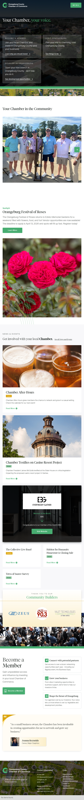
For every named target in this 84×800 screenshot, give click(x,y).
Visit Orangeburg (68, 778)
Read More (10, 408)
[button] (7, 150)
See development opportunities (17, 79)
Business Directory (68, 788)
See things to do (52, 54)
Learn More (12, 230)
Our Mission (66, 785)
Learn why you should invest (16, 54)
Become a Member (15, 691)
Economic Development (70, 781)
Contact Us (66, 783)
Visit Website (42, 531)
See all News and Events (63, 339)
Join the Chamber (68, 776)
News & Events (67, 774)
